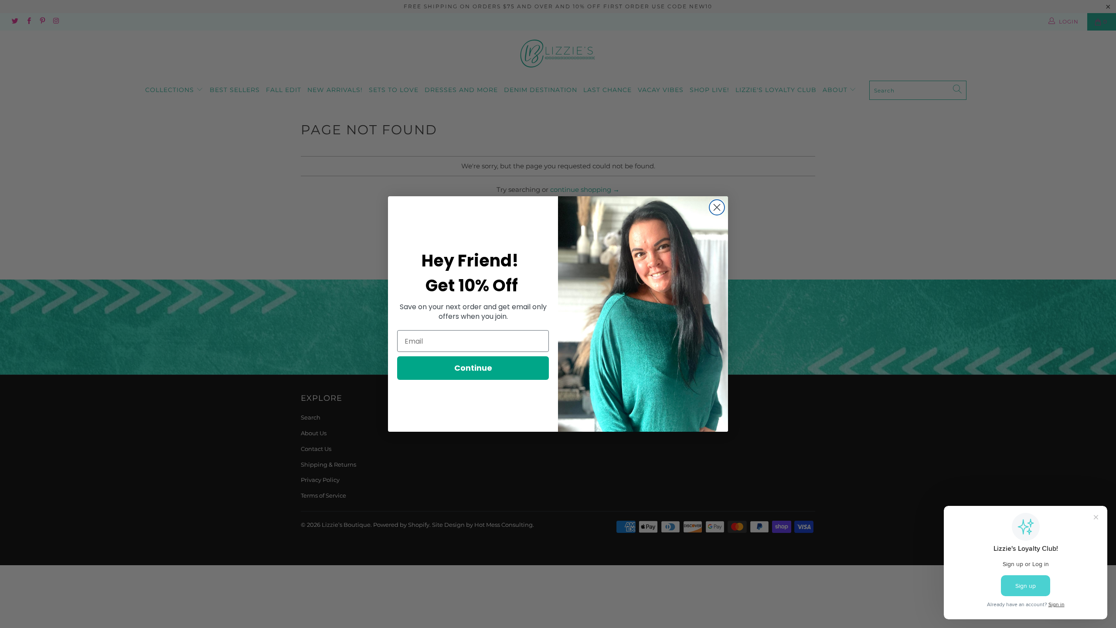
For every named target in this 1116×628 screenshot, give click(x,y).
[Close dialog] (717, 207)
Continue (473, 367)
